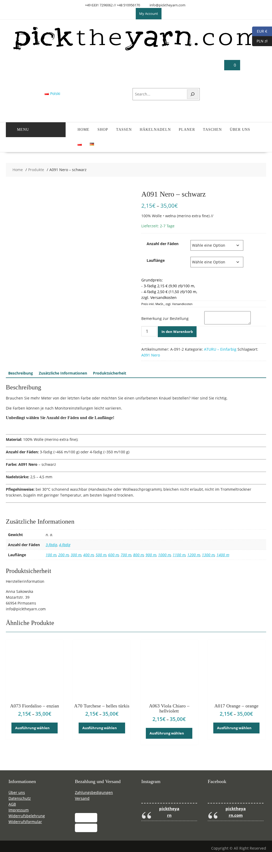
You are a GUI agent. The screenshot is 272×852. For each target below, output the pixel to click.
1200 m (193, 554)
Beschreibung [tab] (20, 373)
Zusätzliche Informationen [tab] (63, 373)
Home (84, 130)
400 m (88, 554)
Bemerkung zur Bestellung (165, 318)
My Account (148, 13)
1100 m (179, 554)
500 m (101, 554)
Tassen (124, 130)
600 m (113, 554)
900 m (151, 554)
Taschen (212, 130)
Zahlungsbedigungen (94, 792)
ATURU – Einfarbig (220, 349)
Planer (187, 130)
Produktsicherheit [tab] (109, 373)
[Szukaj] (193, 94)
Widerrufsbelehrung (26, 815)
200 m (63, 554)
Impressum (18, 809)
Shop (102, 130)
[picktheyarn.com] (136, 50)
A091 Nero (150, 355)
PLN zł (259, 41)
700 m (126, 554)
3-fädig (51, 544)
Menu (23, 130)
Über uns (240, 130)
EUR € (259, 31)
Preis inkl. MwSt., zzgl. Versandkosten (167, 304)
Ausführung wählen (32, 727)
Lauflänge (156, 260)
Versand (82, 798)
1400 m (222, 554)
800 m (138, 554)
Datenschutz (19, 798)
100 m (51, 554)
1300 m (208, 554)
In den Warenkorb (177, 331)
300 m (76, 554)
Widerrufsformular (25, 821)
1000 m (164, 554)
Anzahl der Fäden (162, 243)
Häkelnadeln (155, 130)
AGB (12, 804)
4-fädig (64, 544)
